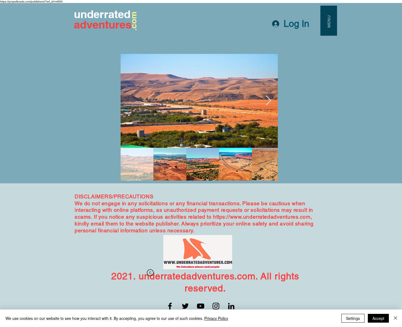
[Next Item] (268, 101)
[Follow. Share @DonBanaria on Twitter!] (185, 306)
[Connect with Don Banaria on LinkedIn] (231, 306)
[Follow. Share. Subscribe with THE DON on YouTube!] (200, 306)
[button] (328, 20)
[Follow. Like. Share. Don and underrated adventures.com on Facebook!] (169, 306)
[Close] (395, 318)
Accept (378, 318)
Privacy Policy (216, 318)
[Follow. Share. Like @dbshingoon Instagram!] (215, 306)
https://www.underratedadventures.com (262, 217)
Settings (353, 318)
